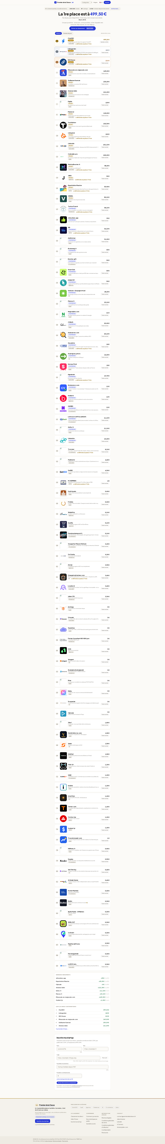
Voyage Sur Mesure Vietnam (77, 544)
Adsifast (71, 754)
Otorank (71, 617)
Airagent (71, 659)
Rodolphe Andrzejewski (76, 670)
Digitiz (70, 101)
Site (84, 1045)
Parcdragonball (73, 953)
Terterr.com (72, 806)
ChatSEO (71, 38)
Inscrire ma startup (43, 1121)
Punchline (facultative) (62, 1063)
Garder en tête (104, 42)
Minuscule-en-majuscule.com (78, 70)
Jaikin (70, 175)
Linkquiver (71, 133)
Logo (58, 1054)
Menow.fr (71, 301)
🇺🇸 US (101, 2)
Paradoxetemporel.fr (75, 533)
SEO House (71, 60)
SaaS (70, 75)
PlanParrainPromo (74, 944)
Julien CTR (71, 596)
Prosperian (71, 701)
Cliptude (71, 713)
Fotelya (70, 502)
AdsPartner (72, 238)
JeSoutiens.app (73, 218)
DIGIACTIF (71, 280)
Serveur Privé (72, 364)
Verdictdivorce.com (75, 733)
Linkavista (71, 438)
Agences (71, 179)
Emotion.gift (72, 259)
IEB (69, 227)
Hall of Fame (74, 1119)
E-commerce (72, 264)
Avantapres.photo (74, 353)
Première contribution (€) (63, 1072)
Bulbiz (70, 901)
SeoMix (70, 523)
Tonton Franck (73, 206)
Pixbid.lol (71, 112)
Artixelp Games (73, 880)
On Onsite (71, 554)
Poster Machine (73, 890)
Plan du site (105, 1132)
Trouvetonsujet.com (75, 838)
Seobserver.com (73, 332)
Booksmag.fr (72, 248)
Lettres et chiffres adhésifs (77, 416)
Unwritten (71, 796)
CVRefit (70, 322)
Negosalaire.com (73, 311)
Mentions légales (106, 1118)
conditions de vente (77, 1085)
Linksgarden (72, 49)
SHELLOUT (71, 922)
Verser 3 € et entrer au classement (67, 1082)
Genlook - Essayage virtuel (76, 290)
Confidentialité (106, 1130)
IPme (69, 680)
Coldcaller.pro (73, 154)
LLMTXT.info (72, 964)
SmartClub (71, 269)
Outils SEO (71, 43)
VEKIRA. (70, 196)
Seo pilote (71, 343)
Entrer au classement (82, 28)
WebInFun (71, 512)
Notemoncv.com (73, 385)
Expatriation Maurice (75, 185)
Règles (95, 2)
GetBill (70, 470)
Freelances (71, 85)
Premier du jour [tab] (67, 33)
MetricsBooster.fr (74, 164)
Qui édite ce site (91, 1124)
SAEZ (69, 775)
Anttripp (71, 607)
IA (69, 295)
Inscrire (107, 2)
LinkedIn (119, 1122)
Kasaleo (70, 859)
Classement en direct (77, 1116)
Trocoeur (71, 449)
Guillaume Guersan (74, 80)
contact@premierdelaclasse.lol (126, 1116)
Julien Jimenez (121, 1119)
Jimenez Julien (72, 91)
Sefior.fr (71, 427)
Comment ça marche (92, 1116)
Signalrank (71, 374)
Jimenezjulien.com (122, 1127)
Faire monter (105, 52)
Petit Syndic (72, 491)
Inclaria (70, 785)
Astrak (70, 565)
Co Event (71, 932)
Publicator (71, 460)
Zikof (70, 722)
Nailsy (70, 691)
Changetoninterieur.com (76, 575)
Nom (58, 1045)
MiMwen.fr (71, 848)
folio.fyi (70, 764)
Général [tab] (58, 33)
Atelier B (70, 395)
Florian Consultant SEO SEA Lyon (78, 638)
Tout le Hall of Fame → (62, 1029)
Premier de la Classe (64, 2)
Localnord (71, 586)
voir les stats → (115, 8)
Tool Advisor (72, 122)
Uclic (69, 649)
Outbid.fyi (71, 828)
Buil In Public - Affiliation (76, 912)
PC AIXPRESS (72, 481)
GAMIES (70, 406)
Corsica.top (72, 817)
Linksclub (71, 143)
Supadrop (71, 628)
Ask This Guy (72, 869)
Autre (70, 190)
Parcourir (104, 1057)
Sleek (70, 743)
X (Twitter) (120, 1124)
